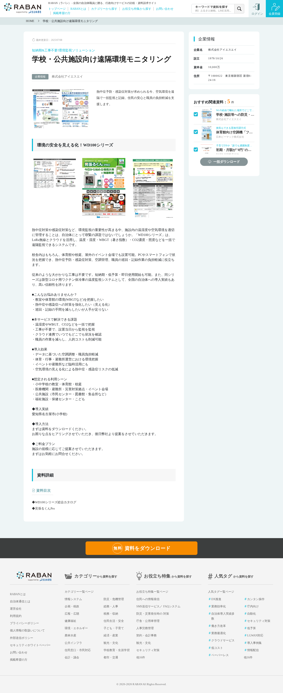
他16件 (140, 657)
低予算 (251, 628)
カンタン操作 (256, 599)
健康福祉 (70, 620)
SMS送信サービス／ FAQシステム (158, 606)
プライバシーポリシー (24, 623)
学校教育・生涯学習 (117, 650)
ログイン (257, 13)
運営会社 (16, 608)
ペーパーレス (220, 655)
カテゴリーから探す (104, 8)
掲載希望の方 (61, 13)
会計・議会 (72, 657)
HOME (30, 21)
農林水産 (70, 635)
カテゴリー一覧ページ (79, 591)
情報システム (73, 599)
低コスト (217, 647)
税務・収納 (111, 613)
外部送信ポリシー (21, 638)
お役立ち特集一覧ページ (152, 591)
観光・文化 (111, 642)
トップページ (57, 8)
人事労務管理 (145, 628)
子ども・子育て (114, 628)
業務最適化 (218, 633)
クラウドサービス (223, 640)
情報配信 (253, 650)
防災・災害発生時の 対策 (152, 613)
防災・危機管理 (114, 599)
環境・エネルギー (76, 628)
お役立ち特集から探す (136, 8)
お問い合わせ (164, 8)
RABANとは (78, 8)
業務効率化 (218, 606)
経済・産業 (111, 635)
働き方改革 (218, 625)
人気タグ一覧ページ (221, 591)
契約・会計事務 (146, 635)
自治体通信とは (20, 601)
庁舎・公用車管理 (148, 620)
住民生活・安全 (114, 620)
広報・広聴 (72, 613)
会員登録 (274, 13)
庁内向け (253, 606)
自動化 (251, 613)
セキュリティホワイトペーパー (30, 645)
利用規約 (16, 616)
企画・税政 (72, 606)
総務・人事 (111, 606)
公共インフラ (73, 642)
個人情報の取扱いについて (27, 630)
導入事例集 (254, 642)
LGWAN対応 (255, 635)
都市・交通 (111, 657)
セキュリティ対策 (148, 650)
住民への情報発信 (148, 599)
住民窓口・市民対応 (78, 650)
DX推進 (216, 599)
